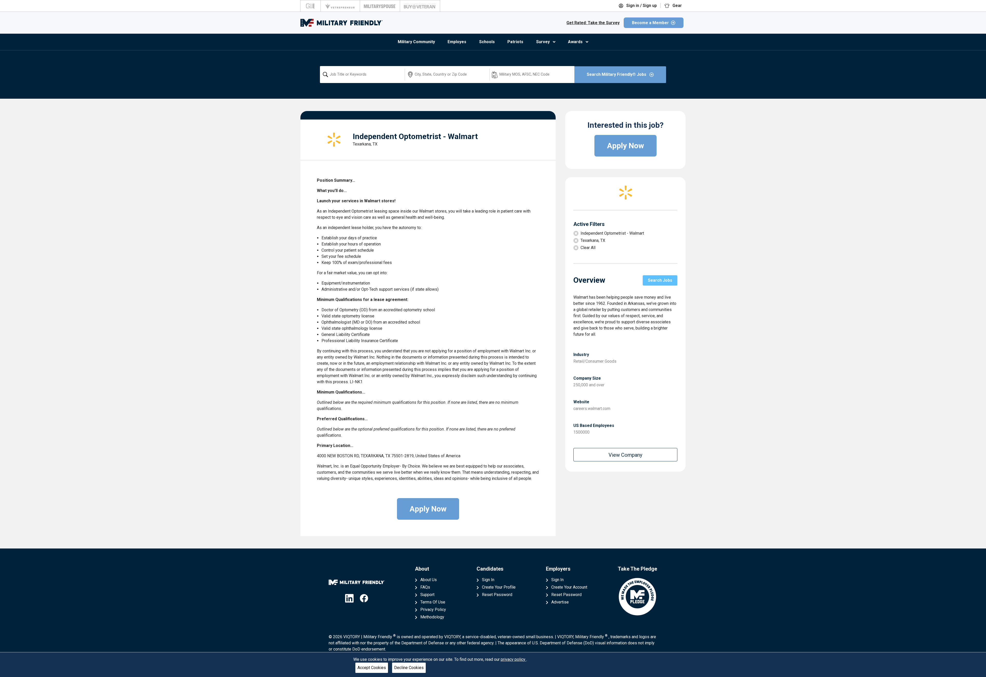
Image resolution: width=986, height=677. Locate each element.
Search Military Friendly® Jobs (617, 74)
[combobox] (362, 74)
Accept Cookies (371, 667)
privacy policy (513, 659)
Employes (457, 41)
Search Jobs (660, 280)
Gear (676, 5)
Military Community (416, 41)
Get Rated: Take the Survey (593, 22)
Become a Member (650, 22)
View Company (625, 455)
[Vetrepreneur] (340, 6)
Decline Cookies (409, 667)
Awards (575, 41)
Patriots (515, 41)
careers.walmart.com (591, 408)
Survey (543, 41)
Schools (487, 41)
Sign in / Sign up (641, 5)
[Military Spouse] (380, 6)
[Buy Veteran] (420, 6)
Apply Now (428, 508)
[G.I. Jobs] (310, 6)
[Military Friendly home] (341, 23)
